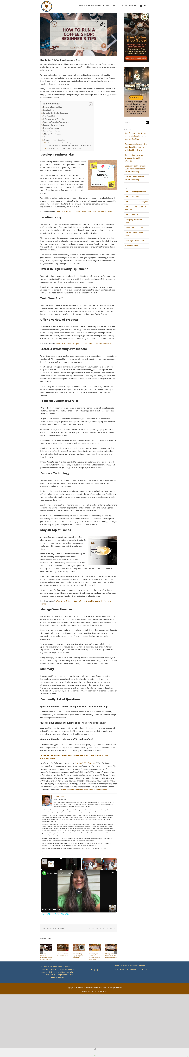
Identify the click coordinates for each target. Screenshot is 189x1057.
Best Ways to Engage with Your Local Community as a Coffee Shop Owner (136, 147)
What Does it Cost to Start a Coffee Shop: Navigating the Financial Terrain (75, 603)
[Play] (92, 864)
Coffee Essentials (132, 197)
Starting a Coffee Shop (134, 240)
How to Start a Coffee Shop (134, 234)
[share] (112, 872)
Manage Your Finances (52, 134)
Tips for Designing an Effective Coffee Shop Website (134, 158)
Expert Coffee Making (134, 227)
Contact (141, 969)
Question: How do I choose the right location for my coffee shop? (70, 143)
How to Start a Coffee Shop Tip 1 (60, 873)
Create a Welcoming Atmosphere (56, 122)
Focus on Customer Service (53, 125)
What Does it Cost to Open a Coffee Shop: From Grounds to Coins (84, 212)
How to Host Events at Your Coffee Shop (134, 178)
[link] (44, 873)
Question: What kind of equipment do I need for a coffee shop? (69, 145)
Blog (116, 969)
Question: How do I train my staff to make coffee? (65, 148)
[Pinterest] (97, 970)
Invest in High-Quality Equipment (55, 113)
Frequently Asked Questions (55, 140)
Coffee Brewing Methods (135, 192)
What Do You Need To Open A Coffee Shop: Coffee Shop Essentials (84, 343)
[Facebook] (91, 970)
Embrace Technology (51, 128)
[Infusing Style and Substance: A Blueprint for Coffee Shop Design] (95, 945)
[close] (95, 1049)
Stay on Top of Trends (51, 131)
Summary (48, 137)
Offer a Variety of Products (53, 119)
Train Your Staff (49, 116)
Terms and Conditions (89, 991)
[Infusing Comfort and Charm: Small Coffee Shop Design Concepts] (111, 945)
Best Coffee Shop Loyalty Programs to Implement (78, 955)
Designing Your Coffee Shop (134, 221)
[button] (145, 5)
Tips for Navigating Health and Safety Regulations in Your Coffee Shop (136, 136)
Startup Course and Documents (133, 966)
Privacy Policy (102, 991)
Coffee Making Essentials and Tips (135, 208)
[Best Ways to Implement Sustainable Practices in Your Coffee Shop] (46, 945)
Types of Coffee (131, 245)
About (122, 969)
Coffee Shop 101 (132, 215)
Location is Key (49, 110)
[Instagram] (94, 970)
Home (116, 966)
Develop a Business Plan (52, 107)
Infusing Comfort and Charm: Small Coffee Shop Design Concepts (111, 955)
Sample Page (131, 969)
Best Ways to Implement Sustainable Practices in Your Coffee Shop (135, 169)
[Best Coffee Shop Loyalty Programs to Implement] (79, 945)
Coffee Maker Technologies (136, 202)
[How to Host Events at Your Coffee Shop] (63, 945)
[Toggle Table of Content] (90, 104)
